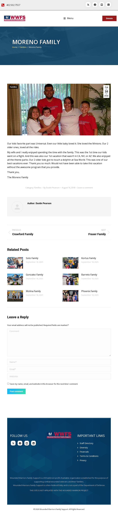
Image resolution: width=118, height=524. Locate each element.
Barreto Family (89, 274)
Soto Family (32, 258)
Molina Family (33, 291)
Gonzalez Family (34, 274)
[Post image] (15, 263)
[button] (68, 18)
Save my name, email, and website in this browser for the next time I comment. (44, 384)
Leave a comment (85, 187)
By (51, 187)
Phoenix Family (89, 291)
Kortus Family (88, 258)
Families (13, 87)
